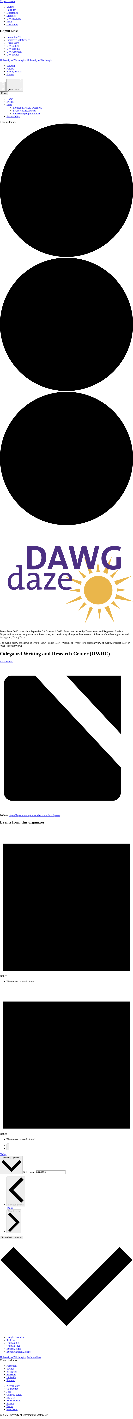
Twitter (10, 1368)
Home (9, 98)
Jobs (8, 1391)
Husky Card (12, 43)
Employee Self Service (18, 40)
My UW (10, 1397)
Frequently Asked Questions (27, 107)
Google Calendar (15, 1337)
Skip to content (7, 1)
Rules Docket (13, 1400)
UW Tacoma (13, 48)
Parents (10, 68)
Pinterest (10, 1380)
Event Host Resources (24, 110)
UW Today (12, 24)
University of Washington (13, 60)
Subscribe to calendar (11, 1237)
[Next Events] (7, 1148)
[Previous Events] (7, 1145)
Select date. (29, 1172)
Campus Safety (14, 1394)
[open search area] (3, 86)
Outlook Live (13, 1345)
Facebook (11, 1365)
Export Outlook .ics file (18, 1351)
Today (3, 1154)
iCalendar (11, 1340)
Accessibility (13, 116)
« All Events (6, 661)
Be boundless (34, 1357)
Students (10, 65)
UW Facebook (14, 51)
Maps (9, 21)
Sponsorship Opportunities (26, 113)
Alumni (10, 74)
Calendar (11, 9)
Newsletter (12, 1409)
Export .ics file (13, 1348)
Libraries (11, 15)
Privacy (10, 1403)
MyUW (10, 7)
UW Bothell (12, 45)
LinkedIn (11, 1377)
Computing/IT (13, 37)
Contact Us (12, 1388)
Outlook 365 (12, 1343)
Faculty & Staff (14, 71)
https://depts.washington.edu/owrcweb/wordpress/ (34, 815)
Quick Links (13, 90)
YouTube (11, 1374)
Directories (12, 12)
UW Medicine (13, 18)
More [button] (9, 104)
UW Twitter (12, 54)
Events (9, 101)
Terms (9, 1406)
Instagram (11, 1371)
